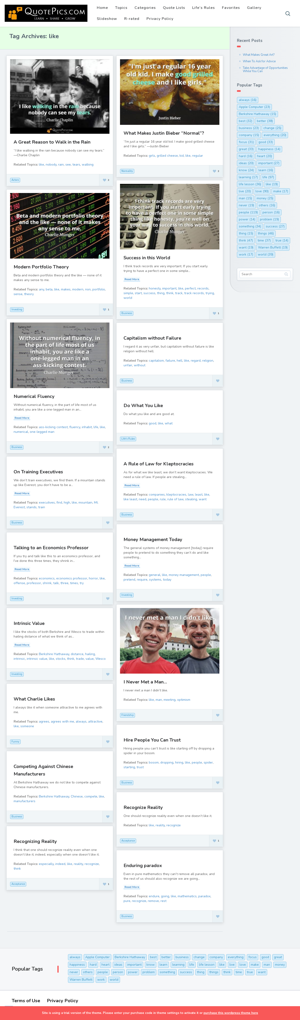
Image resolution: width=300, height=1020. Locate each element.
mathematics (187, 896)
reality (160, 825)
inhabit (87, 427)
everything (275, 135)
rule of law (175, 499)
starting (129, 767)
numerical (21, 432)
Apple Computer (254, 107)
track (179, 293)
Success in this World (147, 258)
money (265, 198)
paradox (204, 896)
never (246, 205)
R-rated (131, 18)
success (149, 293)
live (245, 191)
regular (197, 155)
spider (208, 762)
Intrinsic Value (29, 623)
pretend (129, 579)
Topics (121, 7)
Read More (131, 279)
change (272, 128)
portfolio (98, 289)
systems (155, 579)
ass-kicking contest (53, 427)
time (264, 240)
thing (161, 293)
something (250, 226)
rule (163, 499)
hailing (90, 654)
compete (90, 796)
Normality (127, 171)
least (198, 494)
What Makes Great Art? (258, 55)
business (249, 128)
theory (29, 294)
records (203, 288)
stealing (191, 499)
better (265, 121)
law (190, 494)
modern (77, 289)
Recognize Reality (143, 807)
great (246, 149)
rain (61, 164)
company (249, 135)
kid (182, 155)
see (68, 164)
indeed (60, 864)
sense (18, 294)
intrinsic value (37, 659)
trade (80, 659)
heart (264, 156)
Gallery (254, 7)
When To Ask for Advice (259, 61)
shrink (47, 583)
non (88, 289)
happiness (269, 149)
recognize (173, 825)
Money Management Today (153, 539)
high (67, 502)
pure (127, 901)
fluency (74, 427)
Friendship (127, 715)
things (266, 233)
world (128, 298)
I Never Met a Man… (145, 682)
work (246, 254)
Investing (16, 309)
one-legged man (42, 432)
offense (19, 583)
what (168, 423)
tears (76, 164)
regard (196, 360)
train (41, 507)
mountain (85, 502)
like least (130, 499)
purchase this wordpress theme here (230, 1013)
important (169, 288)
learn (266, 170)
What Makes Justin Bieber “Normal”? (164, 133)
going (165, 896)
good (152, 423)
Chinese (77, 796)
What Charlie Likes (34, 699)
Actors (15, 180)
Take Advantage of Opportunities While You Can (265, 69)
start (138, 293)
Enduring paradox (143, 865)
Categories (145, 7)
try (82, 583)
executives (47, 502)
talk (56, 583)
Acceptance (128, 840)
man (159, 699)
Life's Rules (128, 439)
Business (126, 313)
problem (269, 219)
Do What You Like (143, 405)
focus (246, 142)
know (246, 170)
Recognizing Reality (35, 841)
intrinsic (19, 659)
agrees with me (62, 721)
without (139, 365)
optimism (183, 699)
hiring (179, 762)
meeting (170, 699)
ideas (246, 163)
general (154, 575)
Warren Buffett (273, 247)
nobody (51, 164)
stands (31, 507)
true (281, 240)
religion (207, 360)
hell (179, 360)
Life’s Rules (203, 7)
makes (66, 289)
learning (248, 177)
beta (49, 289)
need (142, 499)
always (81, 721)
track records (194, 293)
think (169, 293)
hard (245, 156)
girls (152, 155)
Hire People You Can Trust (152, 740)
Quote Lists (174, 7)
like (41, 164)
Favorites (231, 7)
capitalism (156, 360)
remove (153, 901)
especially (46, 864)
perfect (190, 288)
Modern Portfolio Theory (41, 267)
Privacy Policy (159, 18)
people (153, 499)
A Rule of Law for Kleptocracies (159, 464)
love (262, 191)
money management (184, 575)
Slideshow (107, 18)
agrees (44, 721)
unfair (128, 365)
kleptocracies (176, 494)
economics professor (71, 578)
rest (163, 901)
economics (47, 578)
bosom (154, 762)
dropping (166, 762)
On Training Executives (38, 472)
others (267, 205)
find (59, 502)
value (90, 659)
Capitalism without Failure (152, 338)
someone (27, 726)
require (142, 579)
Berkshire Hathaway (54, 654)
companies (157, 494)
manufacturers (24, 801)
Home (102, 7)
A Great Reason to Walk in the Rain (52, 142)
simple (128, 293)
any (41, 289)
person (271, 212)
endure (154, 896)
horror (93, 578)
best (245, 121)
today (167, 579)
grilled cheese (167, 155)
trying (210, 293)
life (96, 427)
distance (77, 654)
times (74, 583)
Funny (15, 741)
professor (34, 583)
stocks (60, 659)
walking (88, 164)
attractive (95, 721)
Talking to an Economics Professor (51, 548)
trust (140, 767)
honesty (155, 288)
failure (170, 360)
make (280, 191)
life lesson (250, 184)
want (202, 499)
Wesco (100, 659)
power (247, 219)
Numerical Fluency (34, 396)
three (64, 583)
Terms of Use (26, 1001)
